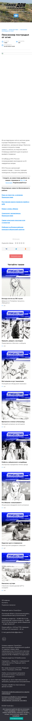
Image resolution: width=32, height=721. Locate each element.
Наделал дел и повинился (12, 543)
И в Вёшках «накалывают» (12, 502)
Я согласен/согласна (16, 718)
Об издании (6, 600)
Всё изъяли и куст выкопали (13, 381)
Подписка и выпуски (8, 605)
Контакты (5, 602)
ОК (24, 180)
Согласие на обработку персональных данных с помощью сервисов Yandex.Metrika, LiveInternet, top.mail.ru (14, 698)
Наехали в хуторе (8, 583)
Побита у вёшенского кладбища (14, 462)
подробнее (12, 710)
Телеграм (8, 182)
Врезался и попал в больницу (13, 422)
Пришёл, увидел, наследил (12, 341)
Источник (16, 239)
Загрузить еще (16, 256)
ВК (21, 180)
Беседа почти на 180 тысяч (12, 298)
